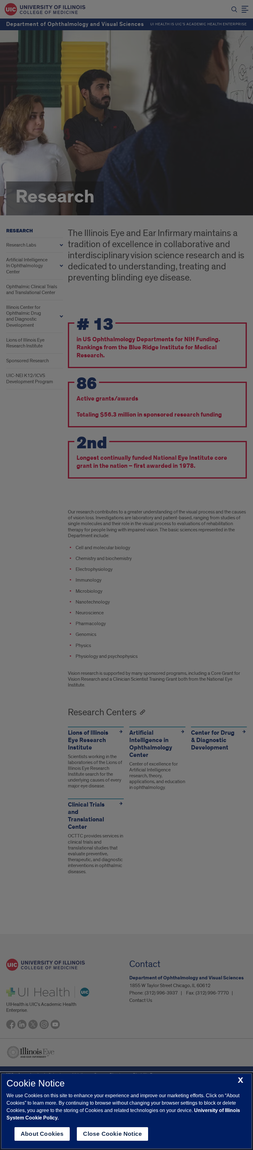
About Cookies (42, 1134)
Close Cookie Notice (112, 1134)
